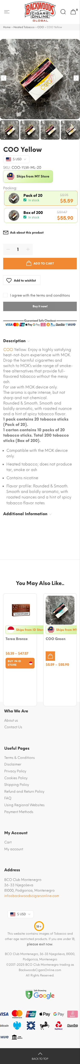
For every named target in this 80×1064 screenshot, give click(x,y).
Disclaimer (12, 764)
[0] (73, 12)
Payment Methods (18, 812)
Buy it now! (40, 306)
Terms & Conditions (19, 758)
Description (14, 341)
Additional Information (25, 514)
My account (13, 849)
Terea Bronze (17, 639)
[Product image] (20, 610)
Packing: (10, 188)
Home (7, 27)
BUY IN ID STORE (14, 663)
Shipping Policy (16, 785)
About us (11, 720)
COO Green (55, 639)
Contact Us (13, 727)
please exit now (39, 944)
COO (40, 27)
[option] (40, 79)
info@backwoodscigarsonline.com (31, 896)
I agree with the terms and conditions (40, 295)
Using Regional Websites (24, 805)
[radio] (41, 198)
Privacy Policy (15, 771)
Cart (8, 842)
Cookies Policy (16, 778)
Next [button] (76, 78)
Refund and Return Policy (24, 791)
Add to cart (43, 263)
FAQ (7, 798)
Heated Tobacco (24, 27)
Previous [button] (3, 78)
